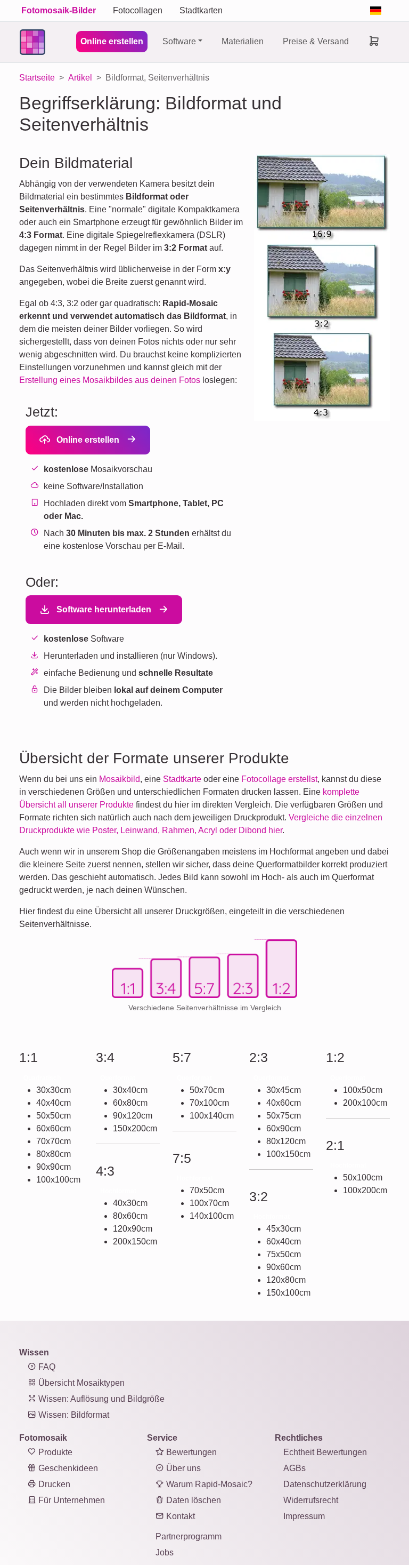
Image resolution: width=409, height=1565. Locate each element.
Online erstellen (111, 41)
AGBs (294, 1468)
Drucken (53, 1484)
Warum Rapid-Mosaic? (208, 1484)
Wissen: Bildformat (72, 1414)
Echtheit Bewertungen (325, 1452)
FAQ (45, 1366)
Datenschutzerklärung (324, 1484)
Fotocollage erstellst (279, 779)
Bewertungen (190, 1452)
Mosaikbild (119, 779)
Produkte (54, 1452)
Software (179, 41)
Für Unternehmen (70, 1500)
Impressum (304, 1516)
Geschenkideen (67, 1468)
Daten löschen (192, 1500)
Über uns (182, 1468)
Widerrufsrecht (310, 1500)
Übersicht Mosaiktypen (80, 1382)
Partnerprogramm (189, 1536)
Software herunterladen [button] (102, 609)
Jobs (165, 1552)
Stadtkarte (182, 779)
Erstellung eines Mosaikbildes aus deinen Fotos (109, 380)
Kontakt (179, 1516)
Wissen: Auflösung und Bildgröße (100, 1398)
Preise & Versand (316, 41)
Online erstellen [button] (86, 439)
